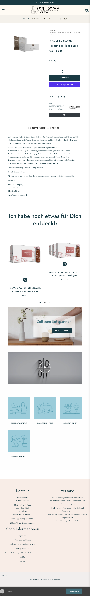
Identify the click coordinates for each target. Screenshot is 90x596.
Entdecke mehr (61, 330)
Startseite (26, 19)
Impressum (22, 536)
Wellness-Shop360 (42, 580)
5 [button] (49, 302)
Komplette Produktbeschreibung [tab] (43, 128)
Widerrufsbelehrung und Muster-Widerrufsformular (22, 553)
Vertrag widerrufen (22, 548)
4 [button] (47, 302)
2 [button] (42, 302)
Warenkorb (74, 591)
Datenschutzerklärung (22, 540)
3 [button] (45, 302)
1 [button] (40, 302)
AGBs (22, 557)
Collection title (19, 423)
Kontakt (22, 561)
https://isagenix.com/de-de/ (18, 195)
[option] (25, 268)
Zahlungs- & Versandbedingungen (22, 544)
